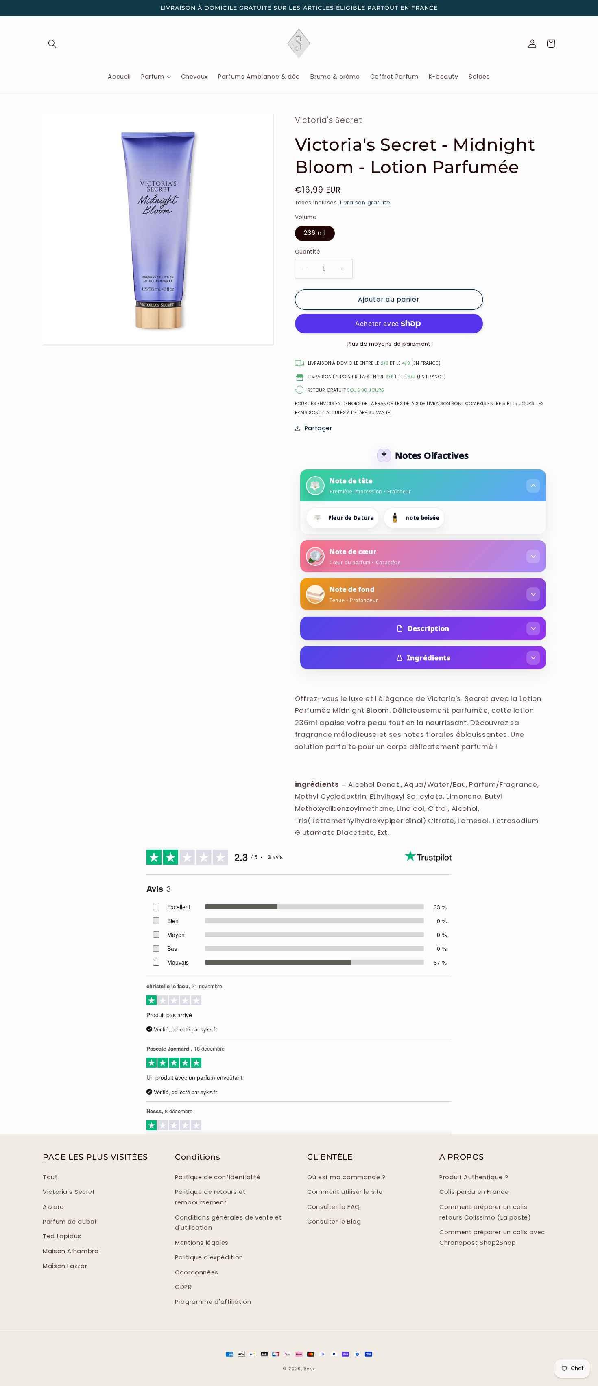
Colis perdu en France (474, 1192)
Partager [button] (318, 428)
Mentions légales (202, 1243)
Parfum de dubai (69, 1221)
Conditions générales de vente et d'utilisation (228, 1222)
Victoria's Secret (69, 1192)
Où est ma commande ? (346, 1177)
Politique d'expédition (209, 1257)
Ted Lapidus (62, 1236)
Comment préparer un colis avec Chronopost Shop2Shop (492, 1237)
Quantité (308, 252)
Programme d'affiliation (213, 1302)
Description (429, 628)
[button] (52, 43)
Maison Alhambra (70, 1251)
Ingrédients (428, 657)
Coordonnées (196, 1272)
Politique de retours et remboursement (210, 1197)
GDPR (183, 1287)
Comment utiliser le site (345, 1192)
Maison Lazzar (65, 1266)
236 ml (315, 233)
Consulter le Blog (334, 1221)
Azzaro (53, 1207)
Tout (50, 1177)
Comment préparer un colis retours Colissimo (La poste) (485, 1212)
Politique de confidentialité (218, 1177)
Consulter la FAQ (333, 1207)
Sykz (309, 1369)
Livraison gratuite (365, 202)
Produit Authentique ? (473, 1177)
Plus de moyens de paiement (388, 343)
